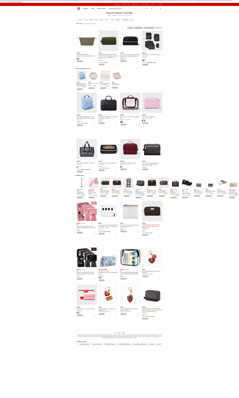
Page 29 (106, 336)
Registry (5, 2)
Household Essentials (70, 0)
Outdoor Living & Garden (56, 0)
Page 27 (98, 336)
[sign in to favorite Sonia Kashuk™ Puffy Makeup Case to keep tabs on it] (138, 169)
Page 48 (126, 337)
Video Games (133, 0)
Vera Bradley (101, 275)
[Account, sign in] (154, 8)
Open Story (144, 57)
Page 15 (132, 334)
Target (109, 15)
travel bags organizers (84, 344)
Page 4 (89, 334)
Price (132, 19)
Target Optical (174, 0)
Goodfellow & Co (101, 58)
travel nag (151, 344)
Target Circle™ (117, 4)
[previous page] (116, 333)
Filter (80, 20)
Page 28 (102, 336)
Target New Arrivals (4, 0)
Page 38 (144, 336)
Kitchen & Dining (47, 0)
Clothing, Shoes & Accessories (30, 0)
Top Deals (202, 0)
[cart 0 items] (160, 8)
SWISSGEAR (144, 312)
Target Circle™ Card (126, 4)
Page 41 (156, 336)
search (147, 8)
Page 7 (100, 334)
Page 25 (90, 336)
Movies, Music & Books (141, 0)
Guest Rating (125, 19)
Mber (121, 275)
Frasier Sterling (145, 273)
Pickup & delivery (101, 8)
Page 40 (152, 336)
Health (98, 0)
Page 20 (153, 334)
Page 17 (141, 334)
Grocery (64, 0)
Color (112, 19)
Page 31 (115, 336)
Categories (85, 8)
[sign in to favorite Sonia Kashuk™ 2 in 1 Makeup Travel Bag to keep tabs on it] (94, 315)
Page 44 (110, 337)
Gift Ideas (155, 0)
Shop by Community (166, 0)
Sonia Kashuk (123, 57)
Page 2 (82, 334)
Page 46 (118, 337)
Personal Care (84, 0)
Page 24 (85, 336)
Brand (96, 19)
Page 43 (105, 337)
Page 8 (104, 334)
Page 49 (130, 337)
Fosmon (78, 229)
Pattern (106, 19)
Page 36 (135, 336)
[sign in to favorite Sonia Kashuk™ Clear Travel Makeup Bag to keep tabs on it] (116, 170)
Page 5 (93, 334)
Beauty (79, 0)
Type (101, 19)
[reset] (145, 9)
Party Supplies (149, 0)
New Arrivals (187, 0)
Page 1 (78, 334)
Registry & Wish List (145, 4)
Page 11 (116, 334)
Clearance (181, 0)
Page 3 (86, 334)
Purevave (78, 57)
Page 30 (110, 336)
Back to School (12, 0)
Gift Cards (159, 0)
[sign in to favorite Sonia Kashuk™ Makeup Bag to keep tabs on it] (160, 123)
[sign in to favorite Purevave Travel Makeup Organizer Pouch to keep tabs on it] (94, 61)
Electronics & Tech (126, 0)
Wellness (102, 0)
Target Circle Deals (208, 0)
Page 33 (123, 336)
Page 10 (111, 334)
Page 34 (127, 336)
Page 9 (107, 334)
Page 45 (114, 337)
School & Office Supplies (110, 0)
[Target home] (78, 8)
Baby (76, 0)
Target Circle (14, 2)
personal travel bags (97, 344)
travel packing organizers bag (139, 344)
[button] (80, 189)
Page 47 (122, 337)
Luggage (114, 15)
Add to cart (79, 61)
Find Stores (19, 2)
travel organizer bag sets (110, 344)
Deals (178, 0)
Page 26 (94, 336)
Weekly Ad (214, 0)
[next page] (123, 333)
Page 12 (120, 334)
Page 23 (81, 336)
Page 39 (148, 336)
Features (118, 19)
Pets (96, 0)
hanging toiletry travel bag (124, 344)
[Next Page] (162, 20)
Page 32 (119, 336)
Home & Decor (40, 0)
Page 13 (124, 334)
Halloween (21, 0)
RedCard (9, 2)
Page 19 (149, 334)
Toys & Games (118, 0)
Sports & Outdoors (91, 0)
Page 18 (145, 334)
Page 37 (140, 336)
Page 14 (128, 334)
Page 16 (136, 334)
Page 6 (96, 334)
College (17, 0)
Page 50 (135, 337)
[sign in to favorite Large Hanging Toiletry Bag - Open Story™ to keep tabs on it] (94, 172)
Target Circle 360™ (135, 4)
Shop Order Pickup (221, 0)
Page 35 (131, 336)
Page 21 (157, 334)
